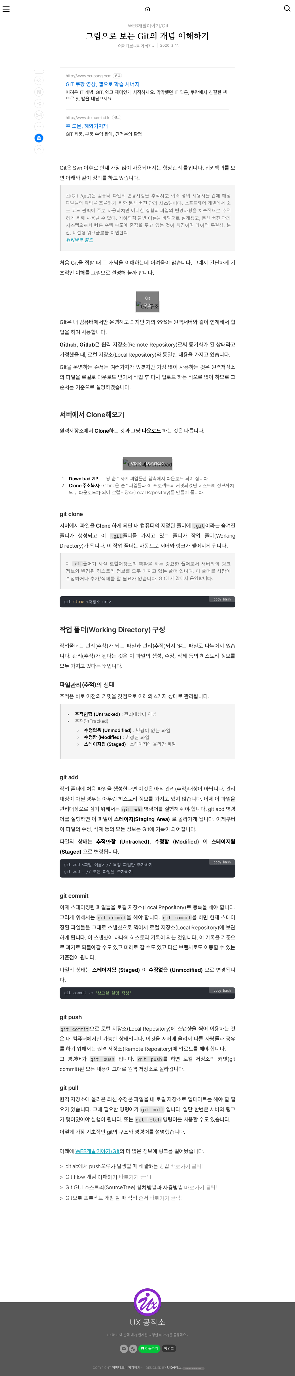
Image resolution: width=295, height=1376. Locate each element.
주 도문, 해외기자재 (87, 126)
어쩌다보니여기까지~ (127, 1367)
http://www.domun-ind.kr (88, 117)
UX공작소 (174, 1367)
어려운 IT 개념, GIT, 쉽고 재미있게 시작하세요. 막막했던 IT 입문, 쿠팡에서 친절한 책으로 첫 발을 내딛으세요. (146, 95)
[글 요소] (39, 126)
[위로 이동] (39, 149)
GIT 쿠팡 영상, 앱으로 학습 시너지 (102, 84)
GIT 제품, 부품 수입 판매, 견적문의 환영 (104, 134)
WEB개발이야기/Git (148, 26)
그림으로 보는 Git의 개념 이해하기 (147, 35)
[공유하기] (39, 103)
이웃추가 (151, 1348)
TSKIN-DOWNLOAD (193, 1368)
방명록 (169, 1348)
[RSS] (133, 1349)
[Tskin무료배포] (39, 138)
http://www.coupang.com (88, 75)
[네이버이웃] (39, 92)
